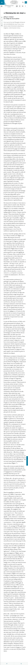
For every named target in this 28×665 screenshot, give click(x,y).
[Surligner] (2, 20)
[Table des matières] (2, 6)
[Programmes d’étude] (16, 6)
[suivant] (21, 664)
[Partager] (2, 25)
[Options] (25, 6)
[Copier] (2, 23)
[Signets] (19, 6)
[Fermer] (2, 17)
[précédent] (7, 664)
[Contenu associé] (22, 6)
